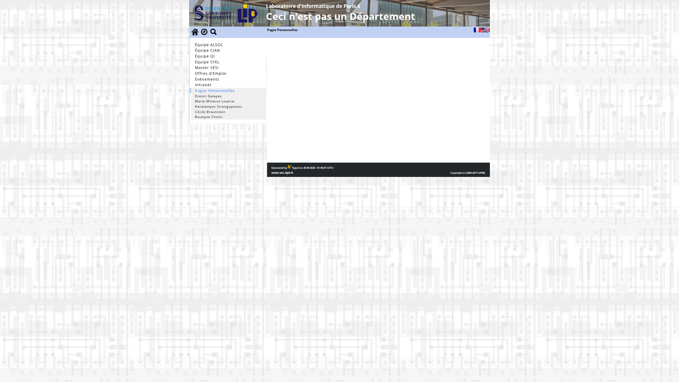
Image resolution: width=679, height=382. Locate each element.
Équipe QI (205, 56)
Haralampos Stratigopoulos (218, 106)
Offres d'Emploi (211, 73)
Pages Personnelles (215, 90)
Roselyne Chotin (209, 117)
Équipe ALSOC (209, 44)
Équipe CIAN (207, 50)
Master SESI (207, 67)
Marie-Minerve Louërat (215, 101)
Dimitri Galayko (208, 96)
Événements (207, 79)
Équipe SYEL (207, 61)
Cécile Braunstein (210, 112)
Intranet (203, 84)
